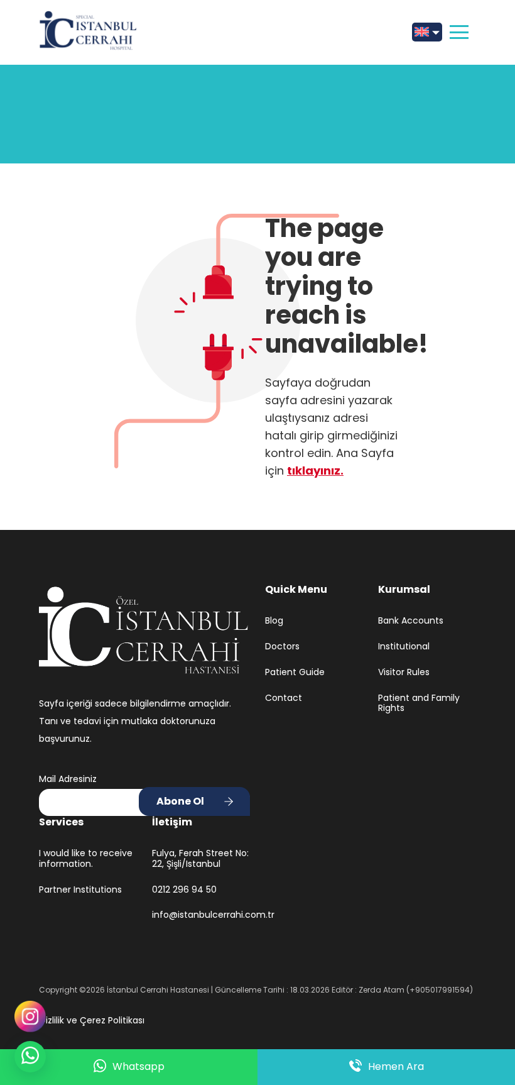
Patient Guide (295, 672)
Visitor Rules (404, 672)
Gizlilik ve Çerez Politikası (91, 1020)
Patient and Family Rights (419, 703)
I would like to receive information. (86, 858)
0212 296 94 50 (184, 889)
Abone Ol (180, 801)
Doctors (282, 646)
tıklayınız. (315, 470)
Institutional (404, 646)
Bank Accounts (410, 620)
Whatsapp (138, 1066)
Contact (283, 698)
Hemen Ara (396, 1066)
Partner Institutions (80, 889)
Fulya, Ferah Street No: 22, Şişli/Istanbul (200, 858)
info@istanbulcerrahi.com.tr (201, 915)
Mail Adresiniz (68, 779)
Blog (274, 620)
